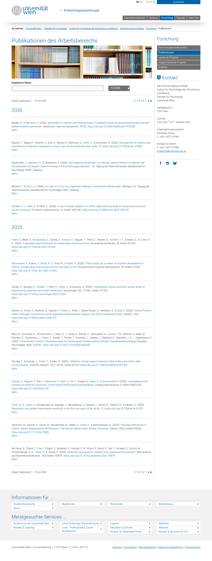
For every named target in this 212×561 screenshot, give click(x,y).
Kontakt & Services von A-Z (173, 531)
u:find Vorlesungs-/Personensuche (80, 523)
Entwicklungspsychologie (81, 10)
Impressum (130, 547)
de (141, 1)
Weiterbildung (166, 504)
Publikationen (166, 52)
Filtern (115, 88)
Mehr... (15, 130)
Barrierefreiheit (147, 547)
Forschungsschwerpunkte (173, 47)
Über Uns (193, 17)
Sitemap (117, 547)
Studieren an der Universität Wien (31, 523)
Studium (153, 17)
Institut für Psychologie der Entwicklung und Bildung (93, 28)
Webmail (163, 527)
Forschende (116, 504)
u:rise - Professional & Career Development (77, 529)
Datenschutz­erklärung (170, 547)
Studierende (68, 504)
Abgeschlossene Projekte (172, 62)
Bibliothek (164, 523)
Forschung (167, 17)
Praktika (163, 67)
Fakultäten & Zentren (121, 527)
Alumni (17, 508)
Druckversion (192, 547)
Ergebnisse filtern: (22, 82)
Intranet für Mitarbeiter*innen (125, 531)
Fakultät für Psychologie (55, 28)
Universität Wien (34, 28)
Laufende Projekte (168, 57)
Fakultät (180, 17)
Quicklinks (178, 1)
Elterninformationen (134, 17)
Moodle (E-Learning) (24, 527)
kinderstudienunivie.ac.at (171, 151)
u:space (114, 523)
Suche (149, 1)
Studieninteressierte (24, 504)
